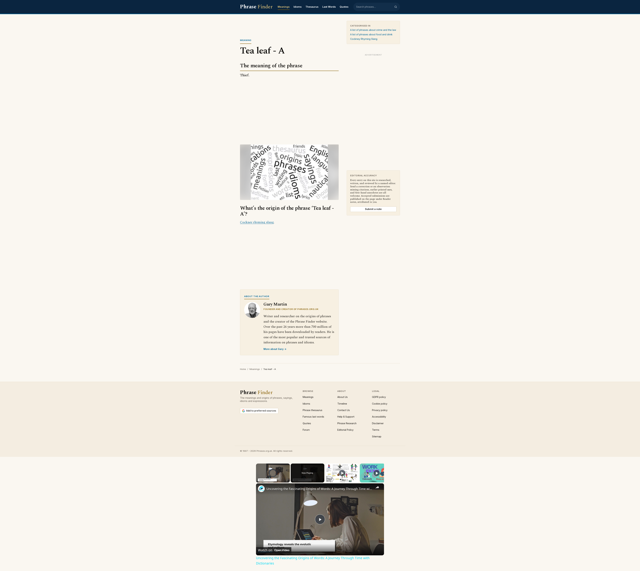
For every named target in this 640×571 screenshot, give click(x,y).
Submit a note (373, 209)
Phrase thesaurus (312, 410)
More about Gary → (275, 349)
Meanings (284, 6)
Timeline (342, 403)
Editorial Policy (345, 429)
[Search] (396, 7)
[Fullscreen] (288, 481)
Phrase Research (346, 423)
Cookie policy (379, 403)
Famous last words (313, 416)
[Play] (258, 481)
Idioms (298, 6)
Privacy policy (380, 410)
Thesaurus (312, 6)
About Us (342, 397)
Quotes (344, 6)
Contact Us (343, 410)
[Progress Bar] (273, 478)
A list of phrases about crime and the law (373, 29)
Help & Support (345, 416)
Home (243, 369)
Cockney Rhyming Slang (363, 38)
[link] (261, 488)
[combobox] (374, 6)
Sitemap (376, 436)
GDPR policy (379, 397)
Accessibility (379, 416)
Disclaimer (378, 423)
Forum (306, 429)
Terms (375, 429)
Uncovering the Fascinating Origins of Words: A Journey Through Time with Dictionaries (319, 489)
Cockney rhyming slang (257, 222)
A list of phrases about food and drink (371, 34)
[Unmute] (262, 481)
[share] (377, 487)
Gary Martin (275, 304)
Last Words (329, 6)
